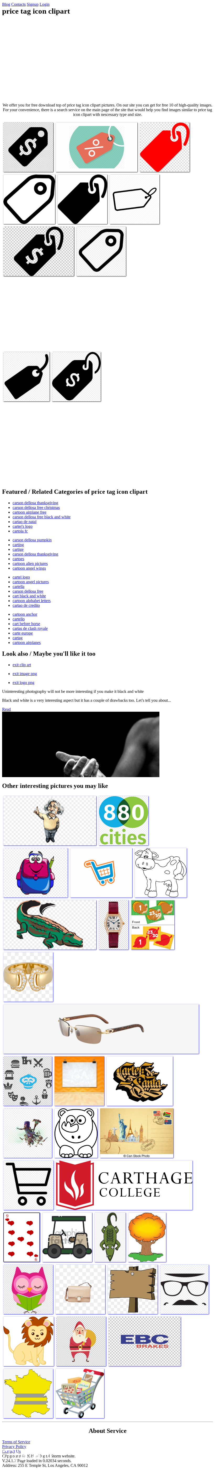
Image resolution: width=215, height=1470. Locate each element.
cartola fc (20, 531)
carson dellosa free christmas (36, 507)
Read (6, 709)
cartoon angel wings (29, 568)
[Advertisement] (107, 59)
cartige (18, 549)
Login (45, 4)
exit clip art (22, 665)
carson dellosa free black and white (42, 517)
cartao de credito (26, 605)
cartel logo (21, 577)
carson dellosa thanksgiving (35, 503)
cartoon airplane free (29, 512)
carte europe (23, 633)
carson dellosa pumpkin (32, 540)
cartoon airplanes (27, 642)
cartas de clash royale (30, 628)
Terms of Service (16, 1442)
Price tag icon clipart (20, 165)
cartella (18, 586)
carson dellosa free (28, 591)
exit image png (25, 673)
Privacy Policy (14, 1446)
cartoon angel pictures (31, 582)
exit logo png (23, 682)
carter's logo (23, 526)
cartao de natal (24, 521)
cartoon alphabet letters (32, 600)
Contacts (18, 4)
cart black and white (29, 596)
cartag (18, 638)
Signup (33, 4)
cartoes (18, 559)
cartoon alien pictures (30, 563)
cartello (19, 619)
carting (18, 544)
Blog (6, 4)
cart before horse (26, 623)
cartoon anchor (25, 614)
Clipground (26, 1454)
